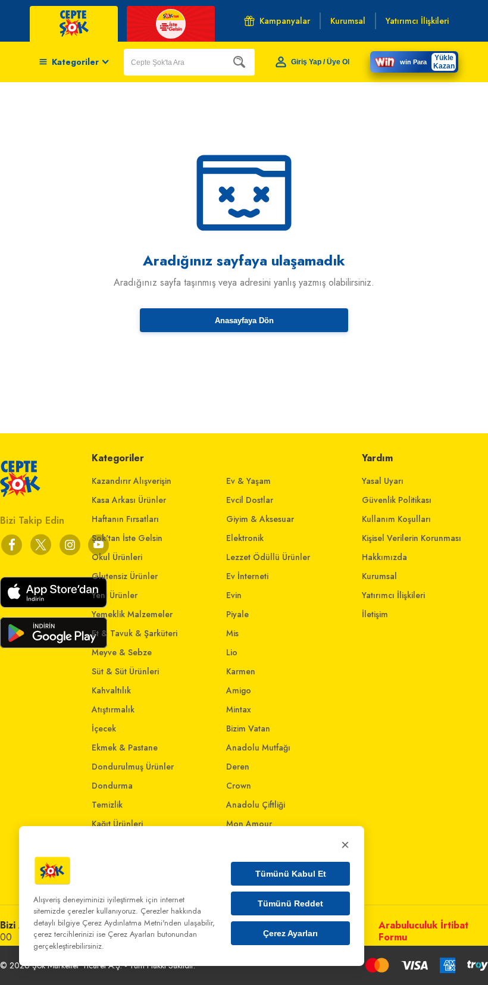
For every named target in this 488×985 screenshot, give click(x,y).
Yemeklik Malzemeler (132, 614)
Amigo (238, 690)
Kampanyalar (284, 20)
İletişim (375, 614)
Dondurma (112, 786)
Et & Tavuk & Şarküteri (134, 633)
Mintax (238, 709)
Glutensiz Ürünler (125, 576)
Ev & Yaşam (248, 481)
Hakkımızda (384, 557)
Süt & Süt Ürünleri (125, 671)
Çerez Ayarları (290, 933)
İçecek (104, 728)
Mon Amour (249, 824)
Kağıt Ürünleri (117, 824)
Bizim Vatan (248, 728)
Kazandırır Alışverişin (131, 481)
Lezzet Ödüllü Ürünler (268, 557)
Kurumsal (379, 576)
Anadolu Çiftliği (255, 805)
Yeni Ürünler (114, 595)
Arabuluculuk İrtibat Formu (423, 931)
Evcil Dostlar (249, 500)
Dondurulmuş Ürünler (133, 767)
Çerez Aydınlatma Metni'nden (132, 922)
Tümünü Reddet (290, 903)
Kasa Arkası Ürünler (129, 500)
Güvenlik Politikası (396, 500)
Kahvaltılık (111, 690)
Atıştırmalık (113, 709)
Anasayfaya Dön (244, 320)
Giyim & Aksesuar (260, 519)
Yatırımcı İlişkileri (393, 595)
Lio (231, 652)
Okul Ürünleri (117, 557)
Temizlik (107, 805)
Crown (238, 786)
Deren (237, 767)
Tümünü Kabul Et (290, 873)
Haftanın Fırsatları (125, 519)
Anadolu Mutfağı (258, 747)
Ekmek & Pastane (125, 747)
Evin (234, 595)
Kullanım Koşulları (396, 519)
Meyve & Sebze (122, 652)
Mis (232, 633)
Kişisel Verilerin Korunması (411, 538)
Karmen (240, 671)
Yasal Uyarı (382, 481)
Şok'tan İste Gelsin (127, 538)
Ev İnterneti (247, 576)
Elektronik (245, 538)
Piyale (237, 614)
